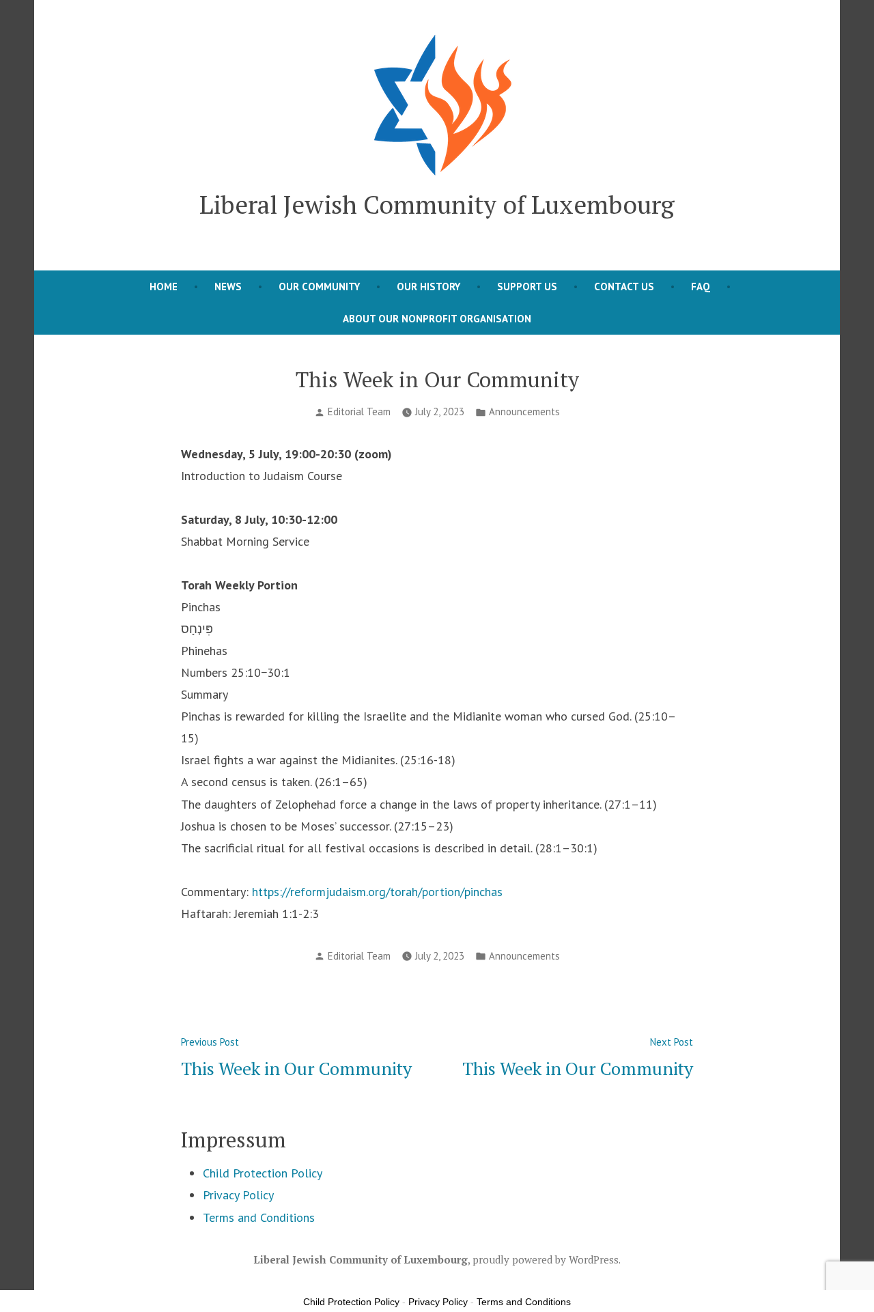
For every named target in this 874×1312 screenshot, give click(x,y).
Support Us (527, 286)
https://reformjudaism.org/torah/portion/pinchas (377, 891)
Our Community (319, 286)
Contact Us (624, 286)
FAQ (700, 286)
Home (164, 286)
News (228, 286)
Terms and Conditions (259, 1217)
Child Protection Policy (262, 1173)
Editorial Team (359, 411)
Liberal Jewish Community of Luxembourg (437, 204)
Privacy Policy (238, 1195)
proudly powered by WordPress (546, 1259)
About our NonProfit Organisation (437, 318)
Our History (428, 286)
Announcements (524, 411)
